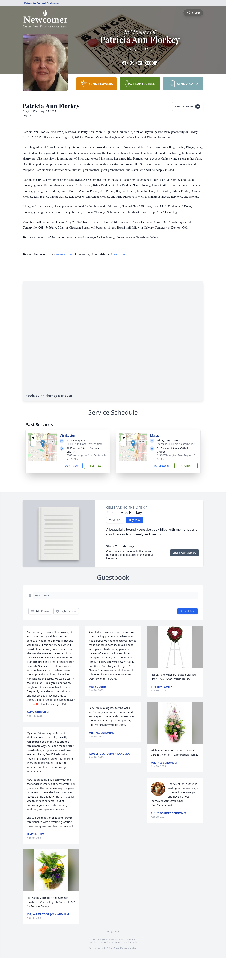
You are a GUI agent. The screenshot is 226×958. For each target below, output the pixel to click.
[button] (42, 443)
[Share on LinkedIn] (140, 63)
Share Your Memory (184, 552)
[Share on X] (132, 63)
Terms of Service (122, 942)
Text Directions (71, 465)
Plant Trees (95, 465)
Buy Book (134, 520)
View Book (115, 520)
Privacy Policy (103, 942)
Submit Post (187, 611)
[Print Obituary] (155, 63)
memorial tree (65, 254)
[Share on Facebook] (124, 63)
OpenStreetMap (117, 948)
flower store (118, 254)
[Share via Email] (147, 63)
